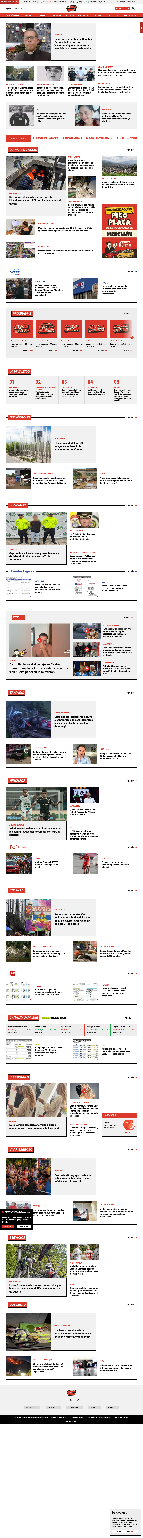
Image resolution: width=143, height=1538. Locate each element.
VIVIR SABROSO (129, 15)
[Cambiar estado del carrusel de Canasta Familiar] (17, 2)
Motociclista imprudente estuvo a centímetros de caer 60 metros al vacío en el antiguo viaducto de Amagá (73, 721)
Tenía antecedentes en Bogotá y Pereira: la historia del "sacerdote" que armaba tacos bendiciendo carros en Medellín (73, 44)
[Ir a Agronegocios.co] (54, 1018)
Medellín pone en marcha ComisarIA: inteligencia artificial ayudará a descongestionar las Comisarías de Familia (65, 229)
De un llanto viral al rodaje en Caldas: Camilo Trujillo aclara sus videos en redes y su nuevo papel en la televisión (38, 668)
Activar (8, 1227)
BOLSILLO (70, 15)
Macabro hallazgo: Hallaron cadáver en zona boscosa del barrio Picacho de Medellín (118, 184)
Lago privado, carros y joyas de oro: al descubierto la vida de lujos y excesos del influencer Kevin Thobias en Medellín (81, 210)
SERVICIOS (98, 15)
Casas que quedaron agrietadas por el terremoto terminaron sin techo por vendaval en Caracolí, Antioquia (49, 480)
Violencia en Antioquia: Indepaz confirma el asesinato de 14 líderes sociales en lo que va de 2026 (51, 117)
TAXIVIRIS (43, 15)
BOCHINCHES (84, 15)
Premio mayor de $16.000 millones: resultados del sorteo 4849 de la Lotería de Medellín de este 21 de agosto (72, 919)
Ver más (130, 150)
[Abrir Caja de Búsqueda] (133, 8)
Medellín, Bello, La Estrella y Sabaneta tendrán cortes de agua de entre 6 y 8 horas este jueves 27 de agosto (84, 1270)
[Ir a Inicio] (71, 8)
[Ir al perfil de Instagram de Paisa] (78, 1400)
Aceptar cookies (123, 1531)
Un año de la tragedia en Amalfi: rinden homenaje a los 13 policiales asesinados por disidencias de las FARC (117, 72)
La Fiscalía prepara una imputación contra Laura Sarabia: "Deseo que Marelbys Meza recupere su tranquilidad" (49, 290)
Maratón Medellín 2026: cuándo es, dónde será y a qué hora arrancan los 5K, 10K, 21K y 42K (49, 1213)
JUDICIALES (29, 15)
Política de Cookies (125, 1526)
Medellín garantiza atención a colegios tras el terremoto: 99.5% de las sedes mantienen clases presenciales (116, 1213)
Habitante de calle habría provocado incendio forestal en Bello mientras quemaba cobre (72, 1333)
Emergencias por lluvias (47, 138)
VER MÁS (26, 351)
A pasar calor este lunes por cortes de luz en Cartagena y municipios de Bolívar (18, 393)
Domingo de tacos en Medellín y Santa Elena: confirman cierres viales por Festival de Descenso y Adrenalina (116, 89)
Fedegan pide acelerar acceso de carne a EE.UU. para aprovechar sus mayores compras (48, 1051)
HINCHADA (56, 15)
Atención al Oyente (77, 1417)
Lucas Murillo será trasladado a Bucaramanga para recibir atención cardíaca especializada (115, 290)
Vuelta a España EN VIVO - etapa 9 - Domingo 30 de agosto (47, 864)
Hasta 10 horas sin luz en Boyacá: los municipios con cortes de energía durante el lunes (71, 393)
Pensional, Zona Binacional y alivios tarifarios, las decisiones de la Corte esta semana (48, 588)
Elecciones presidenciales (100, 138)
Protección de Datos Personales (99, 1417)
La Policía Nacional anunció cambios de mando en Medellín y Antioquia (82, 536)
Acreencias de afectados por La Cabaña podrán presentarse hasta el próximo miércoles (116, 1051)
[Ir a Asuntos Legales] (22, 571)
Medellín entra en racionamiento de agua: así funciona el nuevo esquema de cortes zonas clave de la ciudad (81, 165)
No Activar (24, 1227)
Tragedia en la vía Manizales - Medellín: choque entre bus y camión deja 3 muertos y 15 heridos (20, 92)
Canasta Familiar (7, 2)
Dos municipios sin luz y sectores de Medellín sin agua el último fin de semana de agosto (35, 200)
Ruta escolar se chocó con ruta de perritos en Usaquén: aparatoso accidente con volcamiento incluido (117, 633)
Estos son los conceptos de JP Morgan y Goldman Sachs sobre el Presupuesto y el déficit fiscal (116, 992)
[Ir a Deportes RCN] (18, 847)
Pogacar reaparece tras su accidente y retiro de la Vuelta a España (115, 864)
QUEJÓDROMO (13, 15)
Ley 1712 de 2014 (71, 1421)
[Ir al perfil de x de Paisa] (71, 1400)
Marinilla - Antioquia (129, 138)
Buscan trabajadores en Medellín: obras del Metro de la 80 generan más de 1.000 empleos (115, 953)
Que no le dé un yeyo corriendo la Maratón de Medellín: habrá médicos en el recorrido (72, 1178)
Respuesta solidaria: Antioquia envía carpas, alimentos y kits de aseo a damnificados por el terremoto (84, 1292)
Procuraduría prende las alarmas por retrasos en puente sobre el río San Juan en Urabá (116, 480)
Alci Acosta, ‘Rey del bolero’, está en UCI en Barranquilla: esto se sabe (97, 392)
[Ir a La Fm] (15, 272)
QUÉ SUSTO (113, 15)
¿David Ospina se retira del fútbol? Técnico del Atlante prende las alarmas (82, 812)
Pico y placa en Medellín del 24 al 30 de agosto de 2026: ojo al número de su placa (115, 756)
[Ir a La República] (12, 974)
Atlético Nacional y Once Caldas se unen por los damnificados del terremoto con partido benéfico (35, 831)
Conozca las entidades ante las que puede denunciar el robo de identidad (114, 588)
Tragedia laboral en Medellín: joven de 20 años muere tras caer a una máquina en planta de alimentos (50, 92)
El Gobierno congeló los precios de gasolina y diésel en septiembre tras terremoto (49, 992)
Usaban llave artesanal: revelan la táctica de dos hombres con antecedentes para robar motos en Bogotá (117, 651)
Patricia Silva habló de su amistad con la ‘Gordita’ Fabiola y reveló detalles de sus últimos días (117, 670)
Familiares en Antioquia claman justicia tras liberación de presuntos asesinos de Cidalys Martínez (116, 117)
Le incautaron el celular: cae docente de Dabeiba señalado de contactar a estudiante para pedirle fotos (81, 92)
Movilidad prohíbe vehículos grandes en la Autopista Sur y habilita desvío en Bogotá (44, 395)
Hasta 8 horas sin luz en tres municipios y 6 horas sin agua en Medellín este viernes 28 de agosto (35, 1288)
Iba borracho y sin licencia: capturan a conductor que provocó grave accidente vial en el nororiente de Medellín (49, 756)
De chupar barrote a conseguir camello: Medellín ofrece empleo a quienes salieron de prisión (49, 953)
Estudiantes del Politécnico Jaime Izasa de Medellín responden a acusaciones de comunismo (83, 560)
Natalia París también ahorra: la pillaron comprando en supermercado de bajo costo (34, 1126)
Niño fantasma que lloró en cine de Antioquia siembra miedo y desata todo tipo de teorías (116, 1368)
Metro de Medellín (73, 138)
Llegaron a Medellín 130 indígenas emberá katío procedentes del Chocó (68, 446)
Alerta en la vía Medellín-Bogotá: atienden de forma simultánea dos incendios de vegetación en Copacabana (48, 1368)
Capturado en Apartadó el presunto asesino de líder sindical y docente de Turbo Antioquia (34, 556)
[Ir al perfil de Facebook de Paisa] (64, 1400)
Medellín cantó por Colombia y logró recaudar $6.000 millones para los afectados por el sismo (84, 1131)
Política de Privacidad (58, 1417)
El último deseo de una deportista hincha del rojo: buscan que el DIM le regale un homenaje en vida (84, 835)
